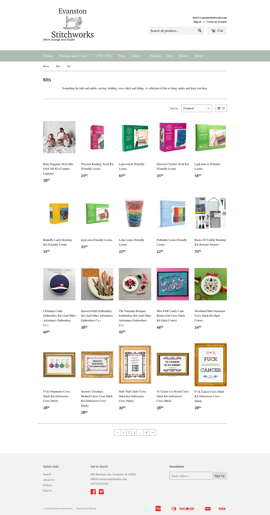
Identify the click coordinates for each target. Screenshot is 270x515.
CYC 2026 (104, 55)
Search (47, 474)
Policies (47, 485)
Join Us (47, 490)
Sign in (197, 22)
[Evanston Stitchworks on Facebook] (93, 493)
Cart (220, 30)
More (198, 55)
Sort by (174, 108)
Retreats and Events (74, 55)
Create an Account (216, 22)
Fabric (136, 55)
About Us (49, 480)
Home (46, 66)
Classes (48, 55)
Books (183, 55)
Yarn (121, 55)
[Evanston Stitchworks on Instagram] (101, 493)
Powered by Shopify (86, 508)
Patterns (155, 55)
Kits (170, 55)
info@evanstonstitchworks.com (210, 17)
